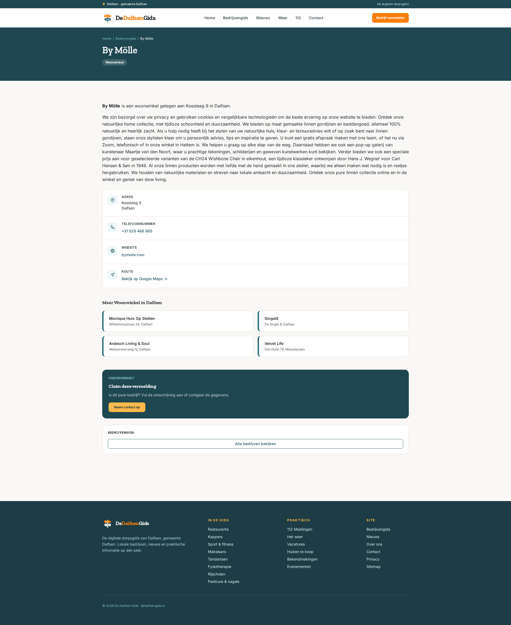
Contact (316, 17)
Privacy (373, 559)
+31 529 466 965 (137, 231)
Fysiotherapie (219, 566)
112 (298, 17)
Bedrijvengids (235, 17)
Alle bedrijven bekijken (255, 443)
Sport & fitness (220, 544)
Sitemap (373, 566)
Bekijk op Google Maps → (144, 278)
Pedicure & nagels (223, 581)
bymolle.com (133, 254)
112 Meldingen (299, 529)
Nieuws (263, 17)
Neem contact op (127, 407)
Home (209, 17)
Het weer (295, 536)
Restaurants (218, 529)
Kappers (215, 536)
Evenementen (299, 566)
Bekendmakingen (302, 559)
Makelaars (217, 551)
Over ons (374, 544)
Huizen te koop (300, 551)
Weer (282, 17)
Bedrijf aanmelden (390, 18)
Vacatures (296, 544)
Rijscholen (216, 574)
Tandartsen (218, 559)
